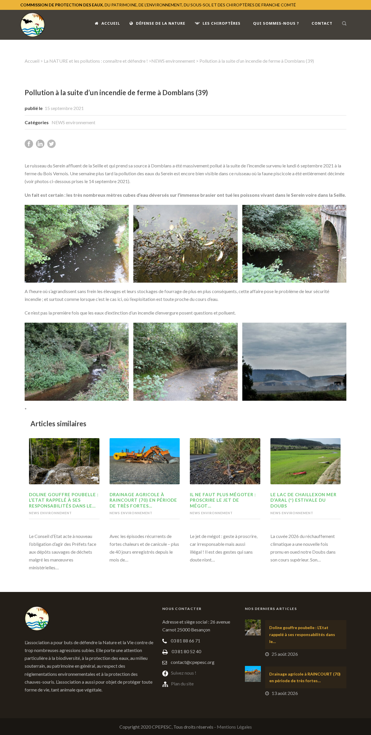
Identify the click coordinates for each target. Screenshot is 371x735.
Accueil (110, 23)
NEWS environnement (173, 61)
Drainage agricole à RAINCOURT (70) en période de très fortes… (143, 500)
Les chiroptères (222, 23)
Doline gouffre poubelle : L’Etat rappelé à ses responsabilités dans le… (64, 500)
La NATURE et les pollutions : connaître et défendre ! (96, 61)
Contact (322, 23)
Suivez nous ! (183, 673)
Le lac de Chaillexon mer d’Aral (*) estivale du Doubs (303, 500)
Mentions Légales (234, 726)
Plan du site (182, 683)
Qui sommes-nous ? (276, 23)
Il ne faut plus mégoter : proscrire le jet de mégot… (223, 500)
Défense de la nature (160, 23)
